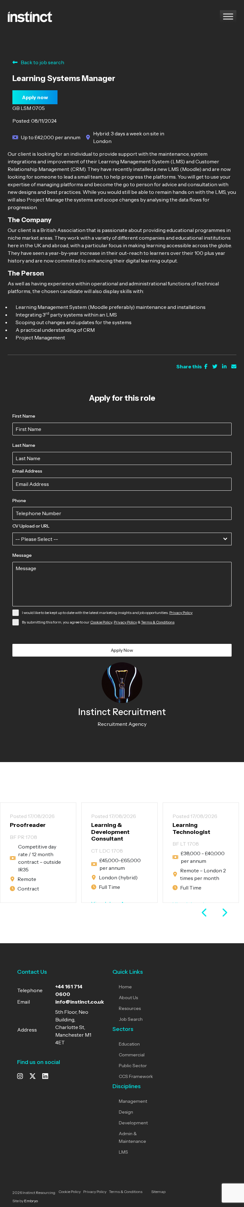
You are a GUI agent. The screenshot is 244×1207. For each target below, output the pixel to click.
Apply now (35, 97)
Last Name (23, 445)
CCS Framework (136, 1076)
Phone (19, 500)
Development (133, 1123)
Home (125, 987)
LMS (123, 1152)
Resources (130, 1008)
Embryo (31, 1200)
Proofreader (28, 825)
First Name (23, 416)
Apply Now (122, 650)
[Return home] (30, 16)
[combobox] (122, 539)
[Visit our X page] (32, 1077)
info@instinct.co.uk (79, 1002)
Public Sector (133, 1065)
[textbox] (116, 539)
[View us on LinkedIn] (45, 1077)
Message (22, 555)
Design (126, 1112)
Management (133, 1101)
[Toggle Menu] (228, 16)
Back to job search (42, 62)
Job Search (131, 1019)
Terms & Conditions (157, 622)
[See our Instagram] (20, 1077)
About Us (128, 997)
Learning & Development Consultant (110, 832)
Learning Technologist (191, 828)
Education (129, 1044)
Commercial (132, 1055)
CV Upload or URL (31, 526)
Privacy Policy (181, 612)
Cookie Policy (101, 622)
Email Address (27, 471)
